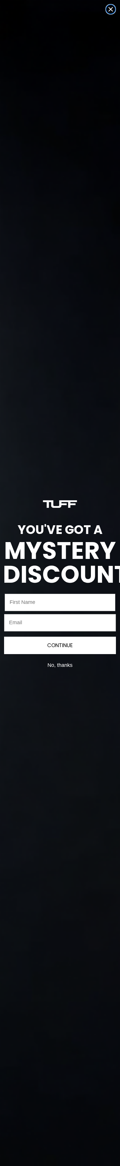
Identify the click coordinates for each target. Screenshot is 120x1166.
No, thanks (60, 665)
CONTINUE (60, 645)
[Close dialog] (110, 9)
